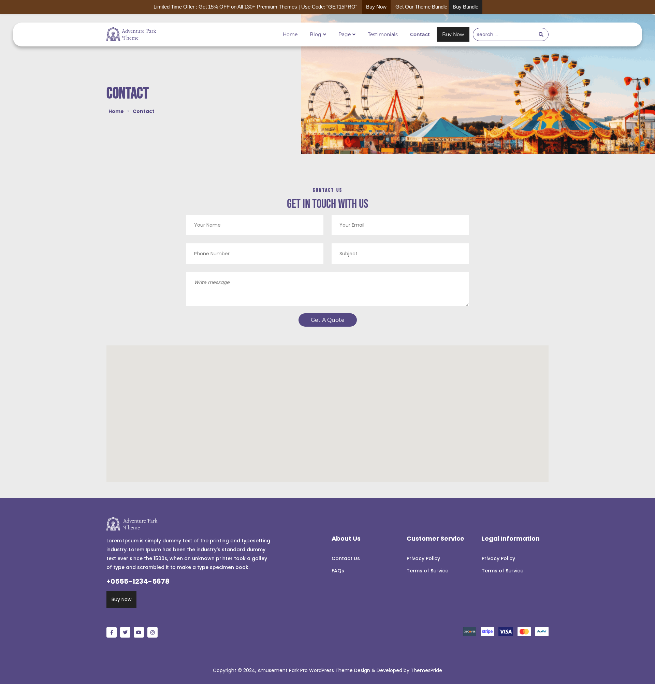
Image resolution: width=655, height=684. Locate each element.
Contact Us (346, 558)
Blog (315, 34)
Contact (420, 34)
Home (290, 34)
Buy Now (453, 34)
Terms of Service (427, 570)
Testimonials (383, 34)
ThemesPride (425, 670)
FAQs (338, 570)
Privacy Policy (423, 558)
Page (344, 34)
